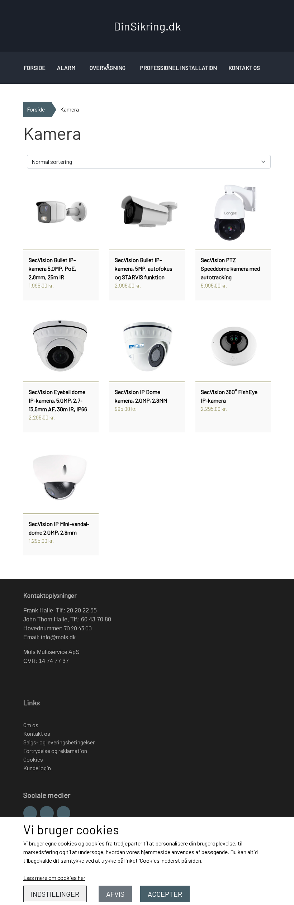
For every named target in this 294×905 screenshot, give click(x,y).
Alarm (66, 67)
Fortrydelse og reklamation (55, 750)
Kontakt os (244, 67)
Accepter (165, 894)
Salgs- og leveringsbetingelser (59, 742)
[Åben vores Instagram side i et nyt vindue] (46, 813)
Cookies (33, 759)
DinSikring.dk (147, 26)
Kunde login (37, 767)
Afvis (115, 894)
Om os (30, 724)
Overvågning (107, 67)
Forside (35, 67)
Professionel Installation (178, 67)
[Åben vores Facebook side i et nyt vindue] (30, 813)
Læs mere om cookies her (54, 877)
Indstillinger (55, 894)
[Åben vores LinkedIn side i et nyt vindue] (63, 813)
